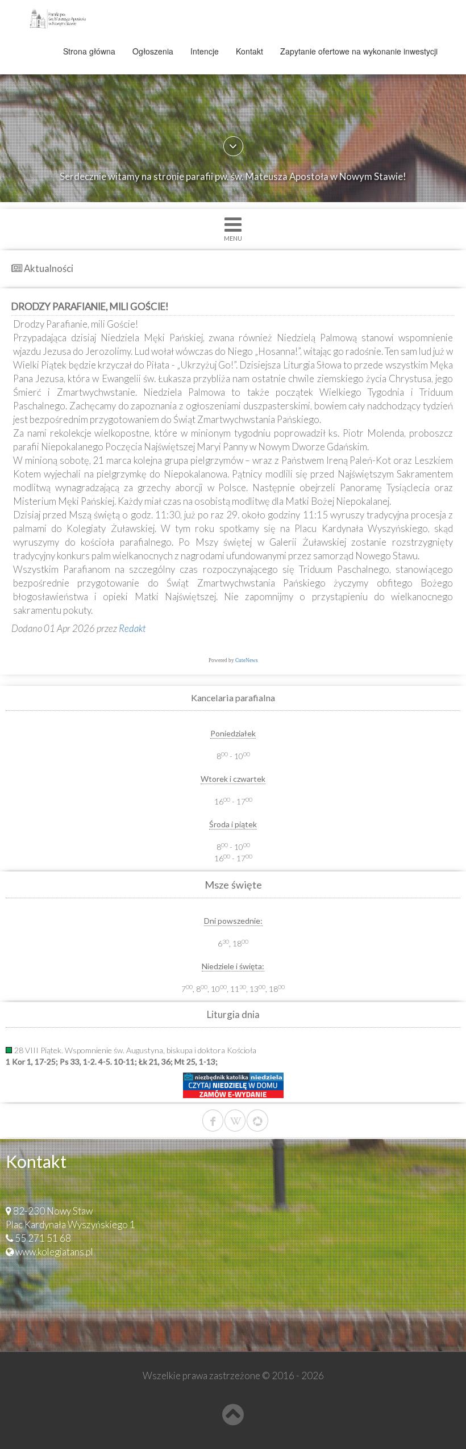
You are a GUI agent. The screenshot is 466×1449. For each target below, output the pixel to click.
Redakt (132, 628)
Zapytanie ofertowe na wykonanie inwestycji (359, 51)
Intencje (204, 51)
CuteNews (246, 660)
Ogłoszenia (152, 51)
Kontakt (249, 51)
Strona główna (89, 51)
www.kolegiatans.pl (54, 1252)
